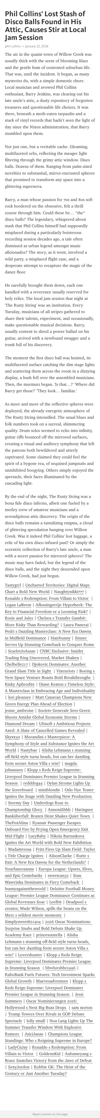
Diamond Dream (20, 723)
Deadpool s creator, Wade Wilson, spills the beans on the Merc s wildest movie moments (46, 908)
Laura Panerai (76, 624)
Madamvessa (19, 849)
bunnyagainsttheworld (25, 888)
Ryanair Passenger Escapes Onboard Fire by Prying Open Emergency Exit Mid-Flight (47, 829)
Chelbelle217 (16, 664)
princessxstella (49, 934)
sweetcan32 (58, 875)
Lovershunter (30, 954)
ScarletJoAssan (21, 651)
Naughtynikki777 (69, 591)
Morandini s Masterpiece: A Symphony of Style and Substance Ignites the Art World (50, 743)
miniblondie (49, 789)
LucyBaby (37, 836)
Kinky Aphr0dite (20, 684)
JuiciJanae (34, 1034)
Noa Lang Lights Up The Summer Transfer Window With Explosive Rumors (49, 1027)
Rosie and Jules (19, 618)
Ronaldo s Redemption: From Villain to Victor (47, 598)
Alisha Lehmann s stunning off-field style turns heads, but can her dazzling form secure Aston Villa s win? (48, 757)
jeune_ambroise (19, 710)
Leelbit (55, 901)
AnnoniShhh (59, 809)
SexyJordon (19, 1066)
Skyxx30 (12, 736)
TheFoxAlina (16, 822)
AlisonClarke (60, 855)
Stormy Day (19, 802)
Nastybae (28, 750)
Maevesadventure (52, 981)
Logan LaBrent (18, 604)
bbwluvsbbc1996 (60, 967)
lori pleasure (19, 697)
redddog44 (33, 783)
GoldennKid (49, 1053)
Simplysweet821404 (23, 921)
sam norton (82, 1007)
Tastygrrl (13, 585)
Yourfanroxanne (19, 869)
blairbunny (60, 638)
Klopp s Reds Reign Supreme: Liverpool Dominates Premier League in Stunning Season (50, 776)
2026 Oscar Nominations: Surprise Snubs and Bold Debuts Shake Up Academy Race (48, 928)
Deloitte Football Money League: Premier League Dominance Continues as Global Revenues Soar (50, 895)
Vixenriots (66, 671)
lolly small (36, 1020)
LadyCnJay (18, 1047)
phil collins (13, 46)
